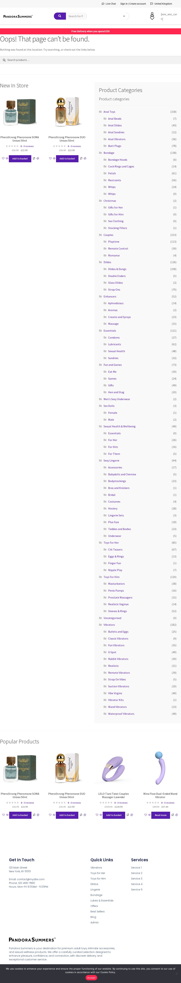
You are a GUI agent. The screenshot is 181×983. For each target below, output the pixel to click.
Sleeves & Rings (117, 611)
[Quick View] (7, 158)
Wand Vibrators (117, 707)
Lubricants (114, 344)
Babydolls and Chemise (122, 474)
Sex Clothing (116, 221)
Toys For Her (111, 542)
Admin (94, 922)
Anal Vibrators (116, 139)
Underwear (114, 536)
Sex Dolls (109, 406)
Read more (161, 815)
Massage (113, 323)
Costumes (114, 501)
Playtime (113, 241)
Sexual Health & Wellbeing (120, 426)
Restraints (114, 180)
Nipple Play (115, 570)
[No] (176, 973)
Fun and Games (113, 364)
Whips (112, 187)
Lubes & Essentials (101, 900)
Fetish (112, 173)
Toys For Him (111, 577)
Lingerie (95, 889)
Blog (93, 917)
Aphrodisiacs (116, 303)
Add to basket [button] (20, 158)
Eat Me (112, 371)
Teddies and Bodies (119, 529)
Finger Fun (114, 563)
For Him (113, 447)
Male (111, 419)
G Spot (112, 652)
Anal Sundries (116, 132)
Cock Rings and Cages (121, 166)
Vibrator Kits (116, 700)
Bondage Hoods (117, 159)
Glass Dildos (115, 282)
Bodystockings (117, 481)
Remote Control (118, 248)
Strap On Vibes (117, 679)
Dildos (107, 262)
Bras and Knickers (119, 488)
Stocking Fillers (117, 228)
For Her (112, 440)
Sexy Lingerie (111, 460)
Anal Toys (109, 111)
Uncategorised (112, 618)
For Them (114, 453)
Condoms (114, 337)
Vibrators (109, 624)
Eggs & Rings (116, 556)
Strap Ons (114, 289)
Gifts (111, 385)
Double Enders (117, 276)
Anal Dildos (115, 125)
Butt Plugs (114, 146)
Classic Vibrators (118, 638)
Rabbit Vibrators (118, 659)
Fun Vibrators (116, 645)
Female (112, 412)
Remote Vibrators (119, 672)
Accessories (115, 467)
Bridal (111, 495)
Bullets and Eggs (118, 631)
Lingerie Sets (116, 515)
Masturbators (116, 583)
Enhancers (110, 296)
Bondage (109, 152)
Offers (94, 906)
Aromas (113, 310)
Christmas (110, 200)
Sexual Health (116, 351)
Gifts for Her (115, 207)
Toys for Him (98, 878)
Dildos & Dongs (117, 269)
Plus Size (113, 522)
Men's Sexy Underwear (117, 399)
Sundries (113, 358)
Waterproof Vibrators (121, 713)
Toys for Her (97, 873)
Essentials (110, 330)
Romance (114, 255)
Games (112, 378)
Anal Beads (114, 118)
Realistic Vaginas (118, 604)
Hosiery (112, 508)
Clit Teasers (115, 549)
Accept (91, 977)
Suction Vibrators (118, 686)
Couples (108, 235)
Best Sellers (97, 911)
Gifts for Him (116, 214)
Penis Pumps (116, 590)
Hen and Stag (116, 392)
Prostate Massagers (120, 597)
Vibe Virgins (115, 693)
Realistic (113, 665)
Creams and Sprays (119, 317)
